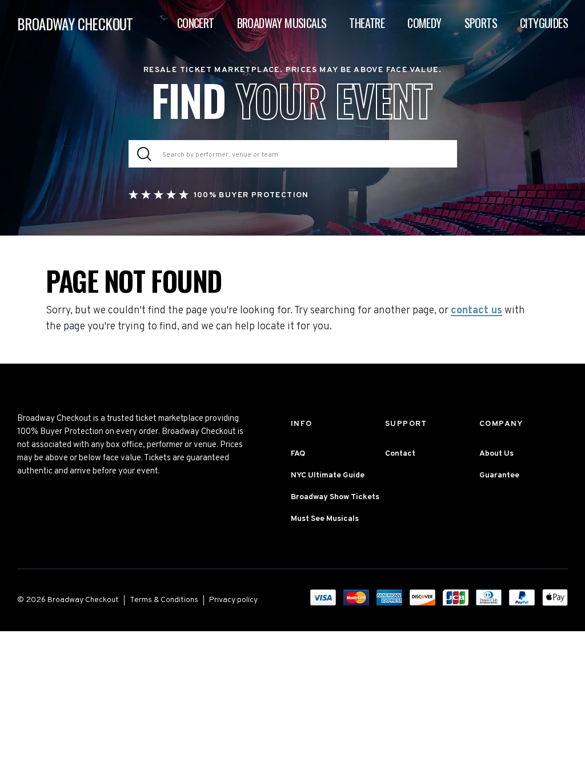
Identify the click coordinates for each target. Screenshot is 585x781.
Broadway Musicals (282, 23)
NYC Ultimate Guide (327, 475)
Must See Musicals (325, 519)
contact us (476, 311)
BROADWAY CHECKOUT (75, 24)
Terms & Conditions (164, 600)
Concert (195, 23)
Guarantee (499, 475)
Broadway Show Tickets (335, 497)
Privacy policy (233, 600)
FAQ (298, 454)
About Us (496, 454)
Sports (480, 23)
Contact (400, 454)
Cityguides (544, 23)
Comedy (424, 23)
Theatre (366, 23)
